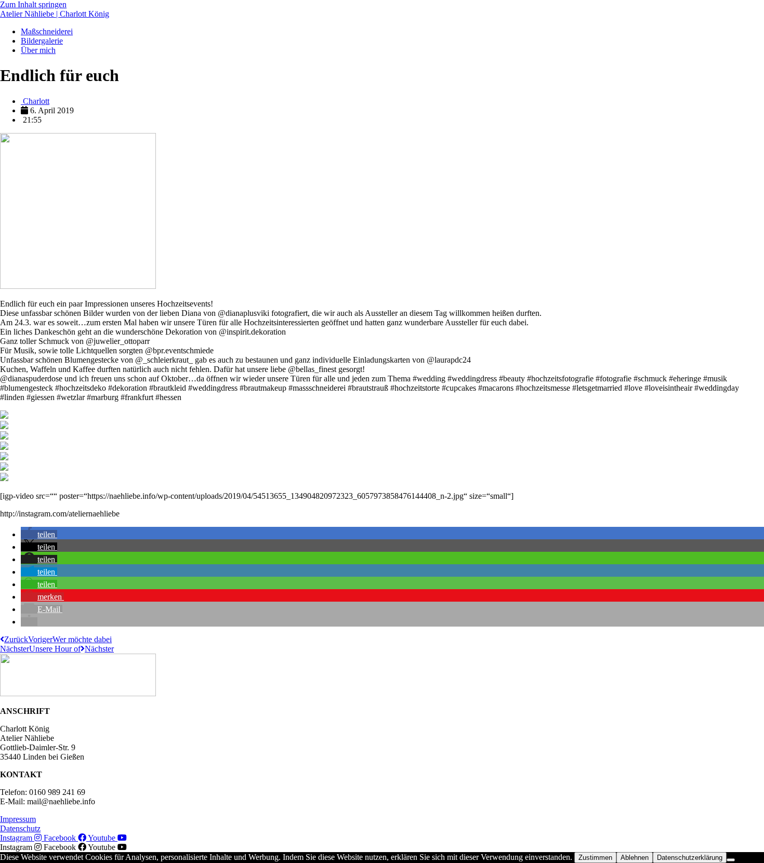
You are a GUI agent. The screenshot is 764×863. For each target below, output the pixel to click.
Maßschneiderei (47, 31)
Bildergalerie (42, 40)
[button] (39, 534)
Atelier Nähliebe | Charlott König (54, 13)
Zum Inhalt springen (33, 4)
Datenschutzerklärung (689, 857)
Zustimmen (595, 857)
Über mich (38, 50)
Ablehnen (635, 857)
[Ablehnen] (731, 859)
